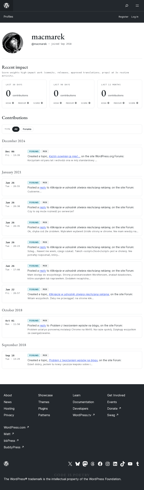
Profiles (8, 16)
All (15, 129)
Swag (113, 415)
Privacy (9, 415)
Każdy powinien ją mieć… (64, 156)
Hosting (9, 408)
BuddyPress (14, 447)
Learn (76, 395)
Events (112, 402)
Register (123, 16)
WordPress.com (16, 427)
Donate (114, 408)
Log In (134, 16)
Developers (80, 408)
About (8, 395)
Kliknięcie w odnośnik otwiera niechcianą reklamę (79, 294)
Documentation (83, 402)
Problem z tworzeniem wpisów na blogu (73, 360)
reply (43, 187)
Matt (9, 434)
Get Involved (116, 395)
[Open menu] (138, 5)
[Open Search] (127, 5)
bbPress (11, 441)
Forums (27, 129)
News (8, 402)
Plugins (43, 408)
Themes (43, 402)
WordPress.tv (84, 415)
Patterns (44, 415)
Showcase (45, 395)
